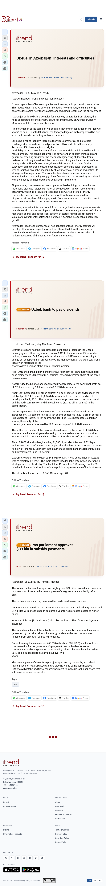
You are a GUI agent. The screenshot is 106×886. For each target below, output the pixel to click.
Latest (6, 802)
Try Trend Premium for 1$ (29, 256)
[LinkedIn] (36, 857)
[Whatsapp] (5, 857)
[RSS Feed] (42, 857)
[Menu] (101, 19)
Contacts (59, 810)
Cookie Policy (61, 842)
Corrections (60, 819)
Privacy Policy (61, 834)
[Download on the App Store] (11, 869)
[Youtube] (24, 857)
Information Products (12, 834)
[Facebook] (11, 857)
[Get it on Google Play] (31, 869)
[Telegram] (30, 857)
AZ (95, 880)
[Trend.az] (12, 19)
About (57, 802)
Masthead (59, 806)
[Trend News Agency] (11, 762)
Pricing (6, 830)
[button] (4, 32)
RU (100, 880)
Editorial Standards (63, 814)
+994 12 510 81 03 (10, 785)
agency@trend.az (10, 788)
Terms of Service (62, 830)
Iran (15, 684)
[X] (17, 857)
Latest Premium (10, 806)
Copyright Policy (62, 838)
